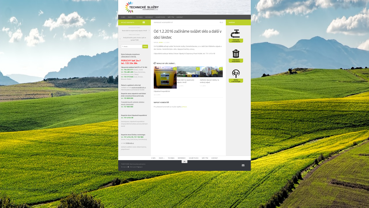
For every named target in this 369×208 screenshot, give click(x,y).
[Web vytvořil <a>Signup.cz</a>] (128, 167)
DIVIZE (130, 17)
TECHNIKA (139, 17)
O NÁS (123, 17)
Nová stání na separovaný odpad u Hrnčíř (185, 81)
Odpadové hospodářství (163, 22)
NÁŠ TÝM (171, 17)
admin (161, 42)
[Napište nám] (144, 22)
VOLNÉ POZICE (160, 17)
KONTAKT (180, 17)
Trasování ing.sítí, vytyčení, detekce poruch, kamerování (132, 103)
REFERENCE (149, 17)
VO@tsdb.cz (130, 143)
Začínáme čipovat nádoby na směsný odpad (209, 81)
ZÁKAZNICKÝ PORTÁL (128, 56)
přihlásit (184, 107)
